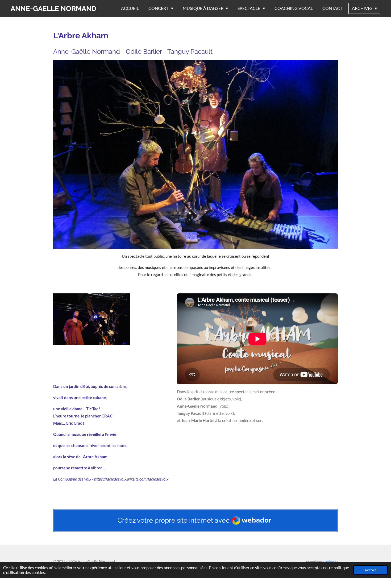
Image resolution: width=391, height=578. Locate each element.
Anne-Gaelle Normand (54, 9)
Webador (331, 561)
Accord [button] (370, 570)
